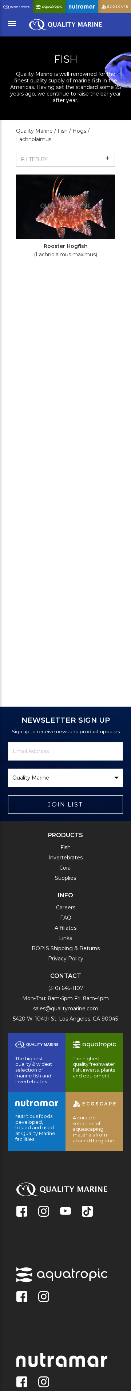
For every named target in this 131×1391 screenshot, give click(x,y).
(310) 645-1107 (65, 988)
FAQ (65, 917)
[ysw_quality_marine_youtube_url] (65, 1212)
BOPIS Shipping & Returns (66, 948)
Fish (65, 847)
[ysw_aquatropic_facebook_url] (21, 1297)
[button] (65, 159)
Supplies (65, 878)
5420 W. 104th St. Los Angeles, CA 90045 (65, 1018)
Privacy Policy (65, 958)
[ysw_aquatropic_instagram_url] (43, 1297)
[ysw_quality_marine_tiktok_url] (87, 1212)
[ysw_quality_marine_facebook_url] (21, 1212)
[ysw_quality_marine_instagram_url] (43, 1212)
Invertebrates (65, 857)
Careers (65, 907)
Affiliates (65, 928)
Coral (65, 867)
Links (65, 938)
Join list (65, 804)
